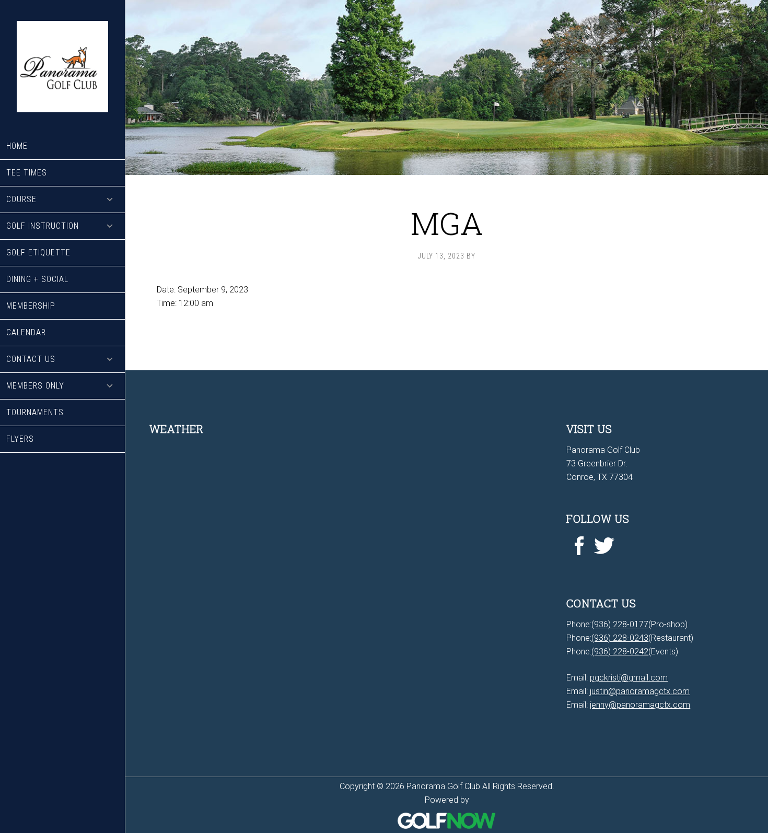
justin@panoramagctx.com (640, 691)
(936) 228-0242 (619, 651)
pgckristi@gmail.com (629, 678)
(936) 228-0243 (619, 638)
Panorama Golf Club (62, 66)
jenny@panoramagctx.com (640, 705)
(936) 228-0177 (619, 624)
